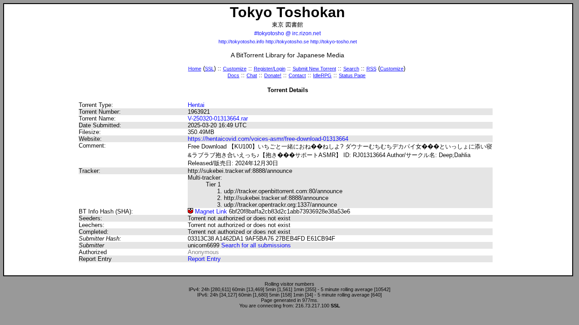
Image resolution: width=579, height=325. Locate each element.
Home (194, 68)
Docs (233, 75)
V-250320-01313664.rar (218, 118)
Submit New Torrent (314, 68)
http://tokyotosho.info (241, 41)
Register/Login (269, 68)
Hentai (196, 105)
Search (351, 68)
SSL (209, 68)
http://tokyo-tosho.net (333, 41)
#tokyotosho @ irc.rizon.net (287, 33)
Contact (297, 75)
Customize (235, 68)
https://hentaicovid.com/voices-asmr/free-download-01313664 (268, 138)
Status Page (352, 75)
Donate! (272, 75)
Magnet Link (210, 211)
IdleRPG (322, 75)
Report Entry (204, 258)
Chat (252, 75)
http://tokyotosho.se (287, 41)
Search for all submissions (256, 245)
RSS (371, 68)
